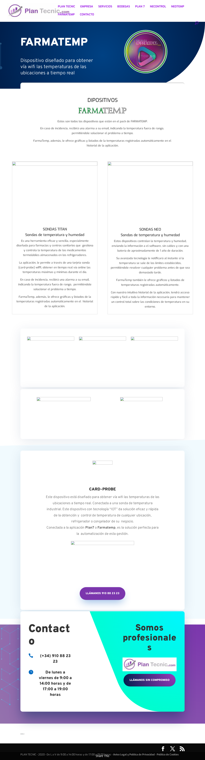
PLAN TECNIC (66, 6)
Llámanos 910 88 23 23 (102, 593)
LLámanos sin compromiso (150, 680)
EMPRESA (86, 6)
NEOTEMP (177, 6)
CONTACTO (87, 14)
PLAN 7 (140, 6)
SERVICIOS (105, 6)
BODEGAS (123, 6)
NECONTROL (158, 6)
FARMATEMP (66, 14)
